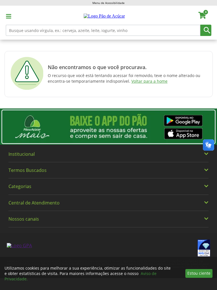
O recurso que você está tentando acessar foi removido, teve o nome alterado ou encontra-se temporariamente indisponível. (124, 78)
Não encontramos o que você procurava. (97, 67)
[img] (108, 126)
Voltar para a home (149, 81)
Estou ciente (199, 273)
